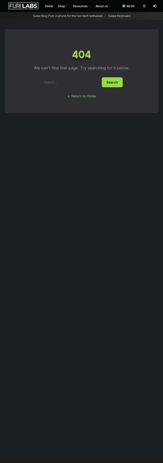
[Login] (155, 6)
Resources (80, 6)
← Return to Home (81, 96)
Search (112, 82)
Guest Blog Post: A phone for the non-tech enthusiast (68, 16)
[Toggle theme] (144, 6)
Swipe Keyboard (119, 16)
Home (49, 6)
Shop (61, 6)
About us (102, 6)
